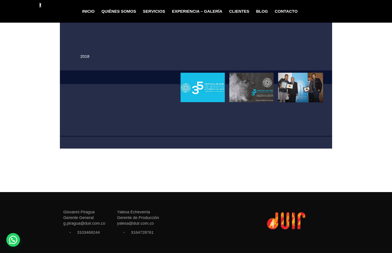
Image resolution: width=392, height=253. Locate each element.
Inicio (88, 11)
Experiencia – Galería (197, 11)
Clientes (239, 11)
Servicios (154, 11)
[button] (13, 240)
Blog (262, 11)
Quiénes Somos (118, 11)
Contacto (286, 11)
